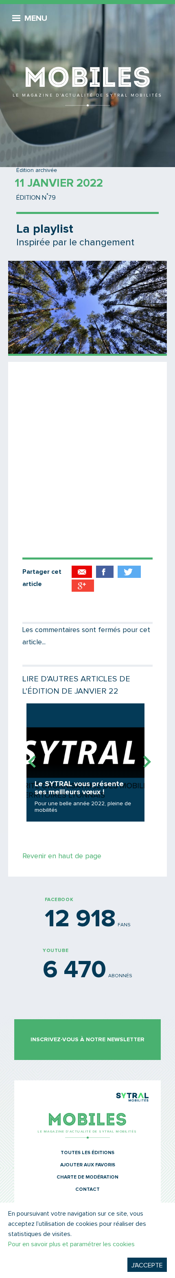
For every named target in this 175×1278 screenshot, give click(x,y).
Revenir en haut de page (61, 856)
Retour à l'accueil (88, 57)
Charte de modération (87, 1177)
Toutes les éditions (87, 1152)
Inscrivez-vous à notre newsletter (87, 1039)
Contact (87, 1189)
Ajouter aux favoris (87, 1165)
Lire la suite (85, 762)
